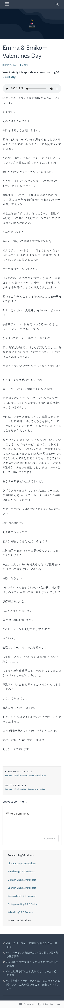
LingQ (25, 64)
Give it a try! (9, 77)
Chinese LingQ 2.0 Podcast (22, 863)
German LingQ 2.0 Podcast (22, 879)
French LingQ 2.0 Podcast (21, 871)
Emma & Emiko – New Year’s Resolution (25, 773)
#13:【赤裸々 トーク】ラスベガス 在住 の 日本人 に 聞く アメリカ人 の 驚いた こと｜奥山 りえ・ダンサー (33, 984)
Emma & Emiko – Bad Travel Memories (25, 787)
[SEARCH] (57, 4)
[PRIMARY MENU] (7, 4)
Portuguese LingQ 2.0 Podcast (23, 904)
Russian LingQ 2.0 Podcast (21, 896)
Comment (49, 838)
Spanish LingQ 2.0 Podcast (22, 887)
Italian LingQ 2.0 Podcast (21, 912)
